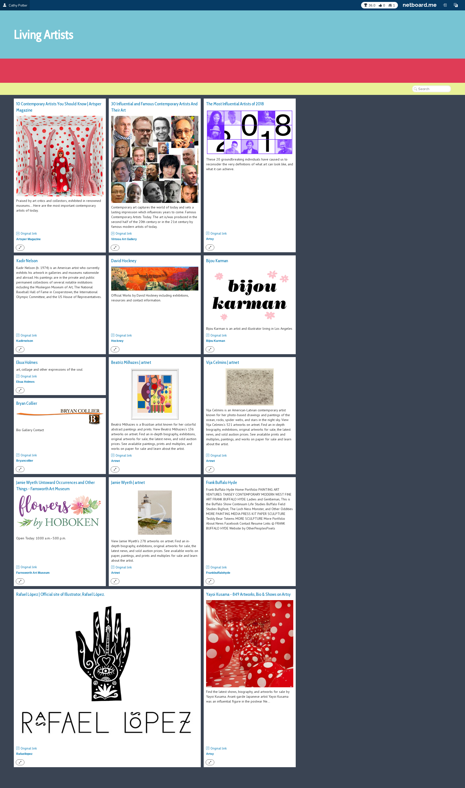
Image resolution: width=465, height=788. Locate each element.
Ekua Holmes (27, 362)
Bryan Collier (26, 403)
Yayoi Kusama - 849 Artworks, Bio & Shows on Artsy (248, 594)
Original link (29, 233)
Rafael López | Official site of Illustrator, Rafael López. (60, 594)
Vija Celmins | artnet (222, 362)
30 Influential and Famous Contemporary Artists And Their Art (154, 107)
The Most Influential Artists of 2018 (235, 104)
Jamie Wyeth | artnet (128, 482)
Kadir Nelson (27, 260)
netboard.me (420, 5)
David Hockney (123, 260)
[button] (455, 5)
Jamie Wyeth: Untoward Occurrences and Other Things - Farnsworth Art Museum (55, 485)
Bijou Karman (217, 260)
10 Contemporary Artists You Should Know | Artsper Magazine (58, 107)
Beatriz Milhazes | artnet (131, 362)
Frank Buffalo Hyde (221, 482)
